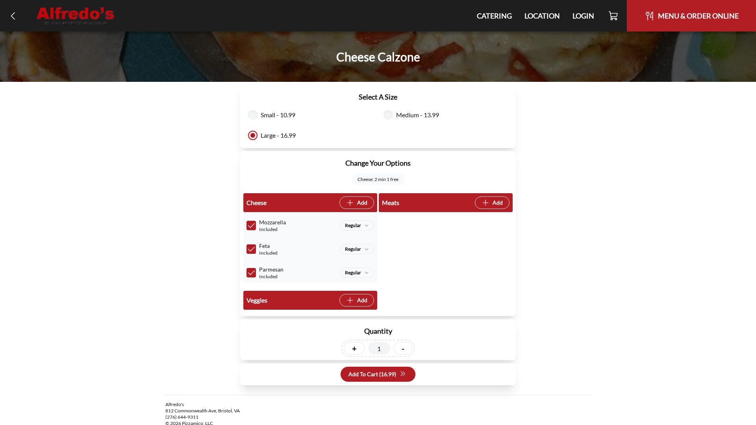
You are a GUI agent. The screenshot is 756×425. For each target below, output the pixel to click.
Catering (494, 15)
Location (542, 15)
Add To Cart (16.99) (372, 374)
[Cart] (613, 15)
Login (583, 15)
